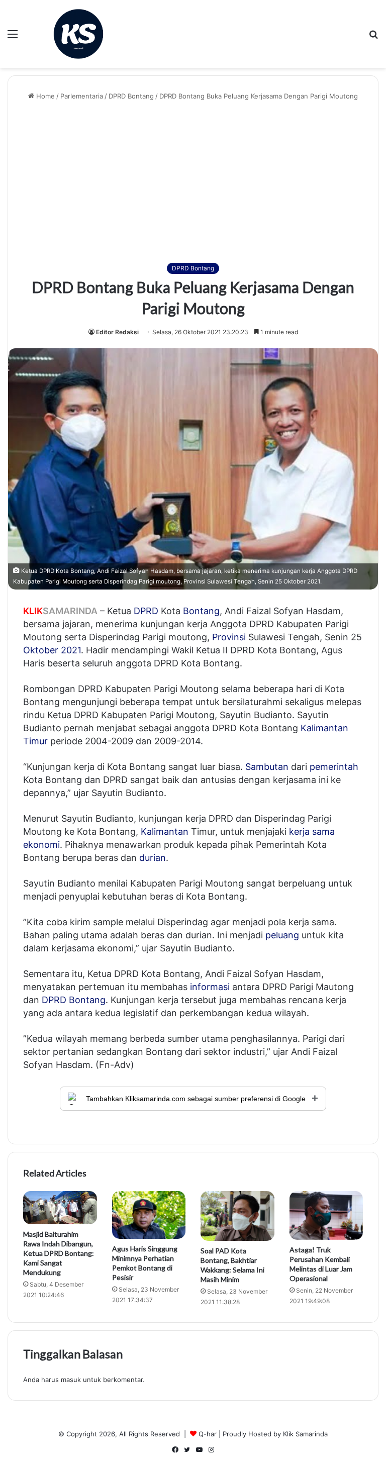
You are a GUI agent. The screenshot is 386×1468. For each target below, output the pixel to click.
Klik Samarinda (305, 1434)
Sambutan (266, 766)
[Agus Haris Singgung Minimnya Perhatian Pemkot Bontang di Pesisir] (149, 1215)
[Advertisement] (193, 182)
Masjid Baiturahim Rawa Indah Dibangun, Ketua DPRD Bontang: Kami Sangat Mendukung (58, 1253)
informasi (210, 987)
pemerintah (334, 766)
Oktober (40, 650)
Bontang (201, 611)
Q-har (208, 1434)
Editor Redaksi (117, 332)
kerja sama (312, 831)
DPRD (146, 611)
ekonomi (41, 844)
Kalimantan (164, 831)
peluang (282, 935)
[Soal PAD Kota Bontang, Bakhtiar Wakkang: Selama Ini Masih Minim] (237, 1216)
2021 (71, 650)
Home (44, 96)
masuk (71, 1380)
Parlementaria (81, 96)
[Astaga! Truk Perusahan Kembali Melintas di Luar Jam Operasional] (326, 1215)
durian (152, 857)
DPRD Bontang (131, 96)
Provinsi (229, 637)
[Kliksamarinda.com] (78, 34)
